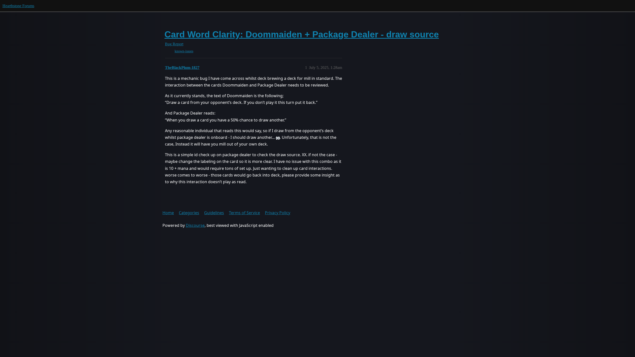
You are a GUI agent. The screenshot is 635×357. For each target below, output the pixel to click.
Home (168, 212)
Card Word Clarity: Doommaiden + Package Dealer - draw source (301, 34)
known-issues (184, 51)
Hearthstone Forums (18, 6)
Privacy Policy (277, 212)
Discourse (195, 225)
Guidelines (214, 212)
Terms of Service (244, 212)
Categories (189, 212)
